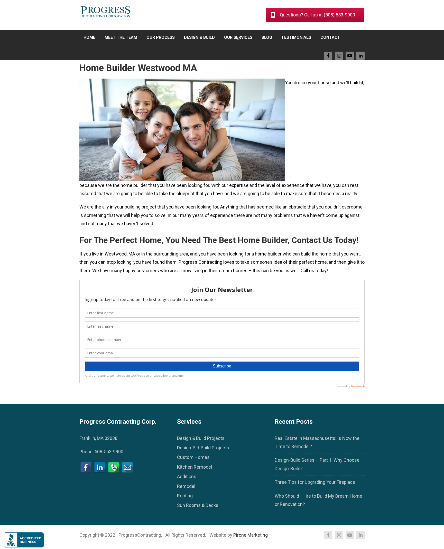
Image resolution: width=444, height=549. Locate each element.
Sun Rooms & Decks (197, 505)
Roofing (185, 495)
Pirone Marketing (250, 535)
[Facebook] (85, 467)
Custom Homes (193, 457)
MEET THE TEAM (121, 37)
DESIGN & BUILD (199, 37)
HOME (89, 37)
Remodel (186, 486)
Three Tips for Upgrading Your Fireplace (315, 482)
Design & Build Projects (201, 438)
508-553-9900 (109, 451)
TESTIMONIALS (296, 37)
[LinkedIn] (99, 467)
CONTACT (330, 37)
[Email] (127, 467)
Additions (186, 476)
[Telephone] (113, 467)
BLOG (267, 37)
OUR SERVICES (238, 37)
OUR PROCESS (160, 37)
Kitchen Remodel (194, 467)
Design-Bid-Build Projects (203, 447)
